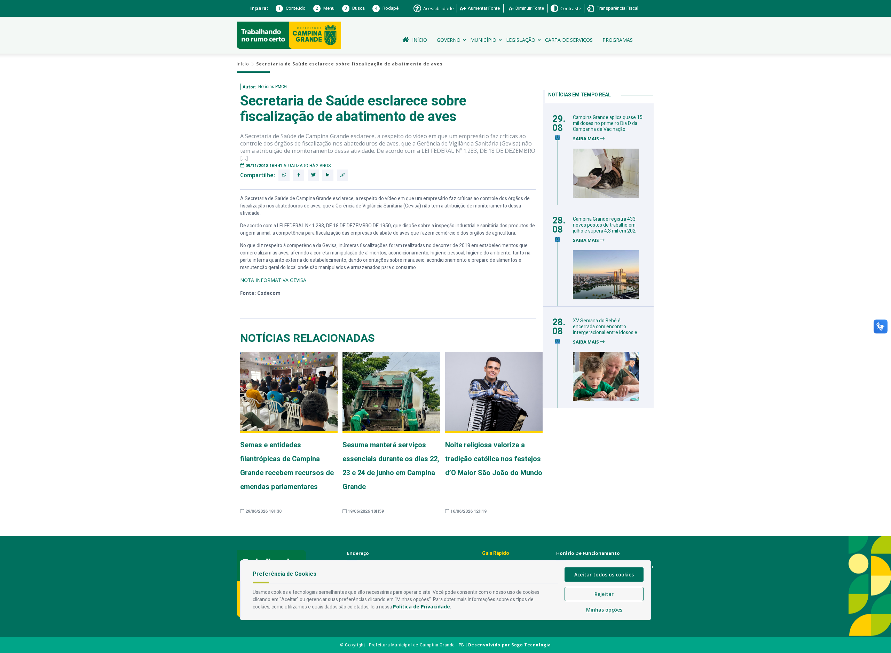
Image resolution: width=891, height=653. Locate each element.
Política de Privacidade (421, 606)
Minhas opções (604, 609)
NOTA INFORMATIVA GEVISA (273, 280)
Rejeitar (604, 594)
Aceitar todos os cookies (604, 574)
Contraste (570, 8)
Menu (325, 8)
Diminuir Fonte (529, 8)
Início (419, 40)
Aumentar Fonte (484, 8)
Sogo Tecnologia (531, 645)
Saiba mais (586, 139)
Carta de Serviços (569, 40)
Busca (355, 8)
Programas (617, 40)
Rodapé (387, 8)
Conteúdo (292, 8)
